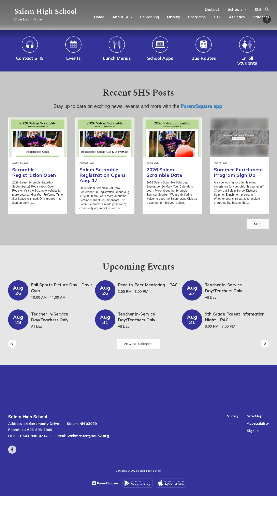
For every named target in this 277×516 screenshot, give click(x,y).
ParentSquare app (201, 105)
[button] (237, 9)
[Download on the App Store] (171, 483)
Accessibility (258, 423)
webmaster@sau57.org (88, 435)
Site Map (254, 416)
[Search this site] (267, 9)
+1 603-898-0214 (32, 435)
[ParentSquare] (105, 483)
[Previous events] (12, 344)
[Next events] (265, 344)
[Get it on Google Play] (137, 483)
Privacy (232, 416)
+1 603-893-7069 (37, 429)
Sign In (253, 430)
